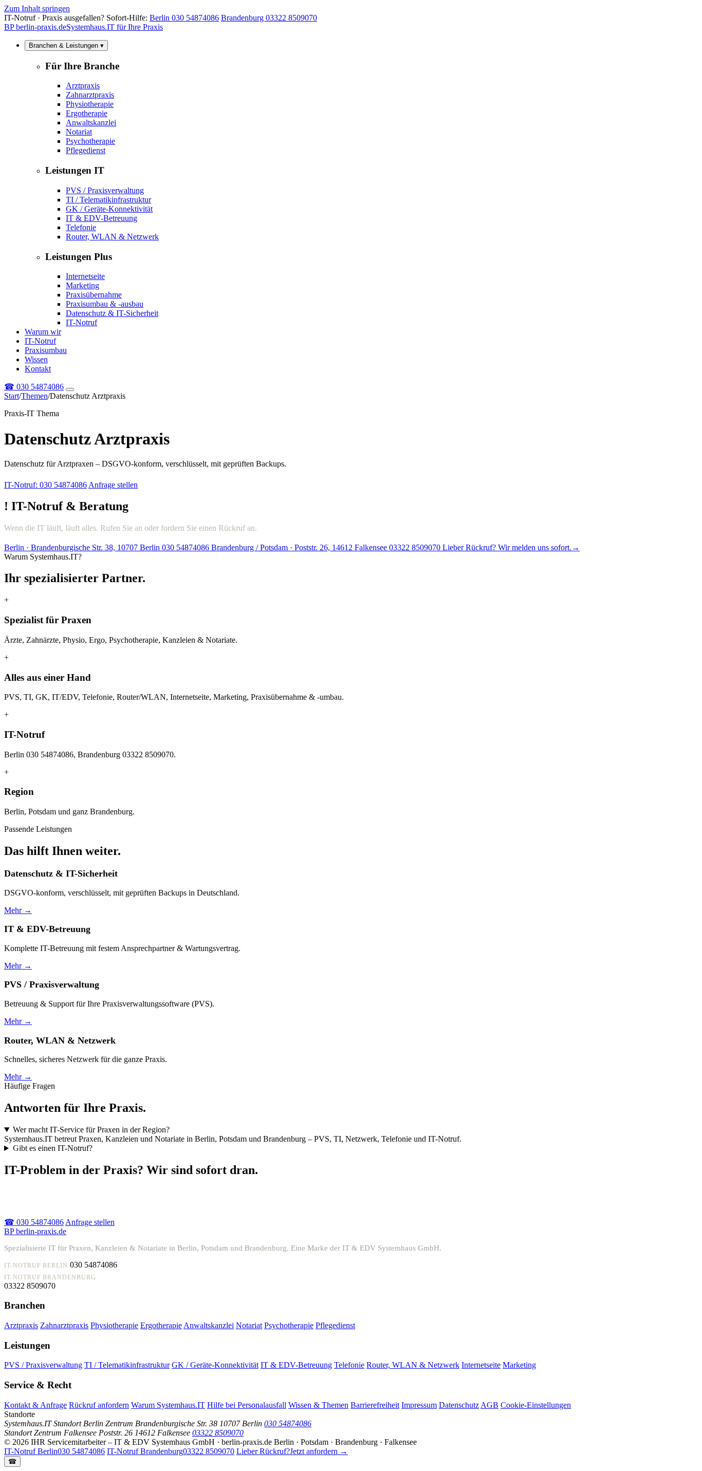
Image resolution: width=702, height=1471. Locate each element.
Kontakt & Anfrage (35, 1405)
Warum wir (43, 331)
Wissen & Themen (318, 1405)
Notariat (79, 131)
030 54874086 (34, 386)
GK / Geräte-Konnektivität (109, 208)
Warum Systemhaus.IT (168, 1405)
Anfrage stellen (113, 484)
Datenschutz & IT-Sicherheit (112, 313)
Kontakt (38, 368)
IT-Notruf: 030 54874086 (45, 484)
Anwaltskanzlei (91, 122)
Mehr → (18, 910)
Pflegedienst (85, 150)
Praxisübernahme (94, 294)
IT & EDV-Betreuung (101, 218)
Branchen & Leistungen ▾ (66, 45)
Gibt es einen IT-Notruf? (53, 1148)
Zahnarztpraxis (90, 94)
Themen (34, 396)
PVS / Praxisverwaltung (105, 190)
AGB (489, 1405)
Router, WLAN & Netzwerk (112, 236)
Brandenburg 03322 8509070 (269, 17)
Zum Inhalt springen (37, 8)
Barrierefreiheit (374, 1405)
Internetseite (85, 276)
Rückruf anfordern (99, 1405)
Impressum (419, 1405)
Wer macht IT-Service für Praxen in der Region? (91, 1129)
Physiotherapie (90, 104)
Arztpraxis (83, 85)
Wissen (36, 359)
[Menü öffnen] (70, 389)
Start (11, 396)
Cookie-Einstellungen (536, 1405)
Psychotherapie (90, 141)
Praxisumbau (46, 350)
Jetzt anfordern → (292, 1451)
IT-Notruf (81, 322)
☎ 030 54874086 (34, 1222)
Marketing (82, 285)
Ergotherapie (86, 113)
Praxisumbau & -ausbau (104, 304)
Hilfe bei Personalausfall (246, 1405)
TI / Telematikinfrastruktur (108, 199)
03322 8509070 (218, 1432)
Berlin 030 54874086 (184, 17)
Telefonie (81, 227)
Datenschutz (459, 1405)
